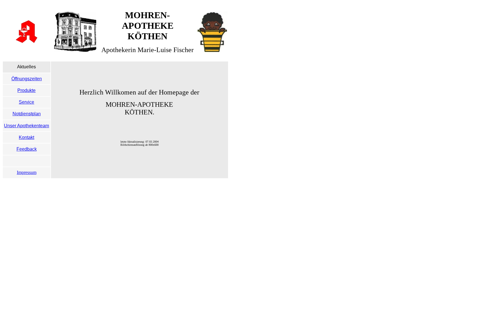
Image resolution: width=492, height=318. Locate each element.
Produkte (26, 90)
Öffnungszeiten (26, 78)
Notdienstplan (27, 113)
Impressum (26, 172)
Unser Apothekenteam (26, 125)
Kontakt (26, 137)
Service (26, 102)
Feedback (27, 149)
